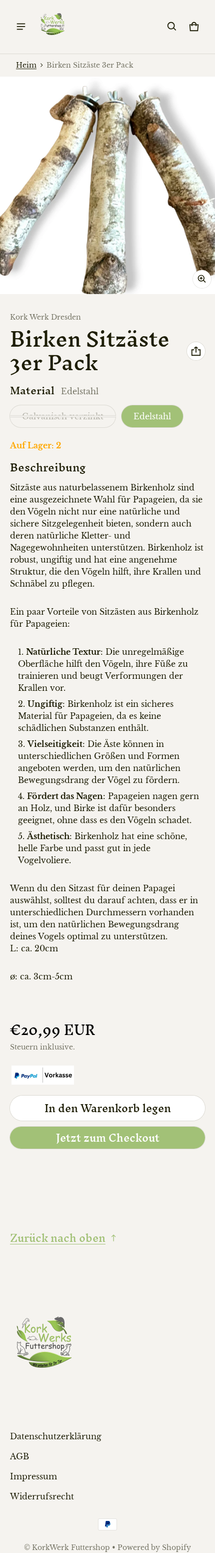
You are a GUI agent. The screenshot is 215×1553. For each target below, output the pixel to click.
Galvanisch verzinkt (63, 416)
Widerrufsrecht (42, 1496)
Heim (26, 65)
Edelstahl (152, 416)
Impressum (33, 1476)
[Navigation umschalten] (21, 27)
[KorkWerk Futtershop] (53, 27)
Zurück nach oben (58, 1237)
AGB (19, 1456)
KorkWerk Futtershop (71, 1547)
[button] (172, 27)
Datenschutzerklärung (56, 1436)
